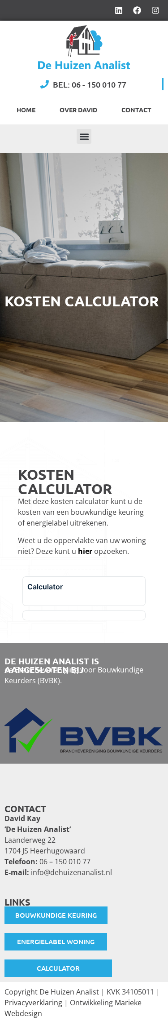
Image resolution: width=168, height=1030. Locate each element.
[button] (84, 136)
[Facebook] (137, 10)
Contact (136, 110)
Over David (78, 110)
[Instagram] (155, 10)
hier (85, 551)
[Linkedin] (119, 10)
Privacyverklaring (33, 1003)
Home (26, 110)
